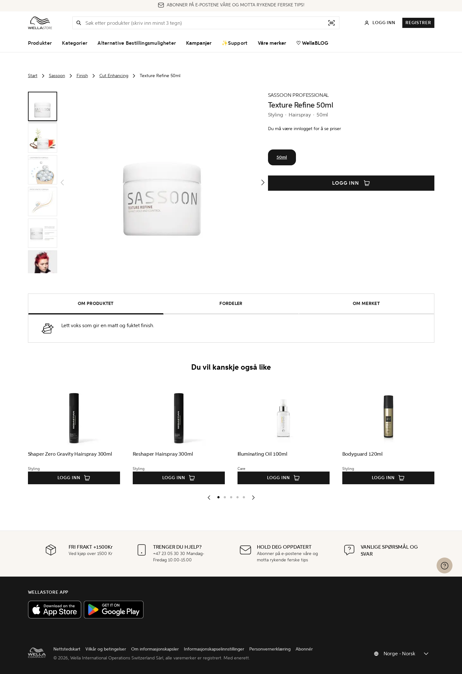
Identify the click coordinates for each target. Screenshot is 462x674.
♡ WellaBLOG (312, 43)
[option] (216, 496)
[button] (79, 23)
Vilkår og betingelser (105, 649)
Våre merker (272, 43)
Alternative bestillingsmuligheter (136, 43)
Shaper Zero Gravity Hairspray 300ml (70, 454)
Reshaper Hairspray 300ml (163, 454)
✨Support (234, 43)
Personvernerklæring (270, 649)
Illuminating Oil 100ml (262, 454)
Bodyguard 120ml (362, 454)
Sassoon (57, 75)
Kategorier (74, 43)
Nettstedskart (66, 649)
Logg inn (345, 183)
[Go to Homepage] (40, 23)
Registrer (418, 22)
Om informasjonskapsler (155, 649)
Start (32, 75)
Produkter (40, 43)
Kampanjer (198, 43)
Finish (82, 75)
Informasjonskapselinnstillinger (214, 649)
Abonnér (304, 649)
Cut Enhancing (113, 75)
